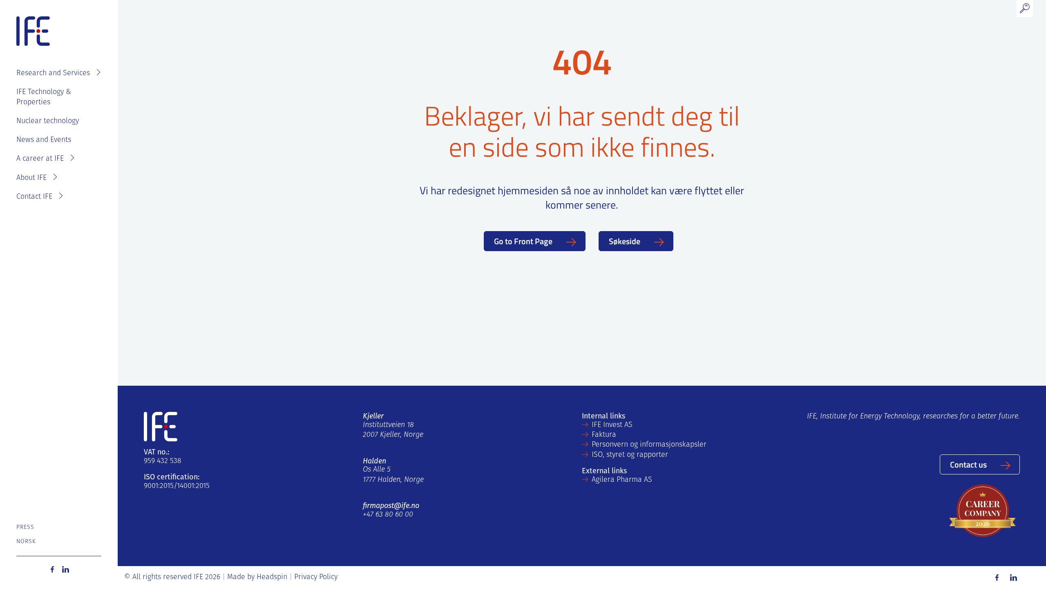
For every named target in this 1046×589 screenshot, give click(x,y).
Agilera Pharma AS (622, 480)
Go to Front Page (523, 241)
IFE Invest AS (612, 425)
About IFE (31, 178)
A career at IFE (40, 159)
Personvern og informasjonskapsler (649, 445)
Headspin (272, 577)
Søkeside (624, 241)
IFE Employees (70, 47)
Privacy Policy (315, 577)
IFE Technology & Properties (43, 97)
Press (25, 527)
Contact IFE (34, 197)
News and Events (43, 140)
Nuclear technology (47, 121)
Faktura (604, 435)
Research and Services (53, 73)
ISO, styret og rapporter (630, 455)
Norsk (26, 542)
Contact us (968, 464)
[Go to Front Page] (33, 31)
